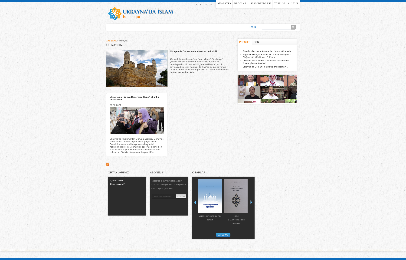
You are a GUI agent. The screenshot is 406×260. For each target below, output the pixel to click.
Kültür (293, 3)
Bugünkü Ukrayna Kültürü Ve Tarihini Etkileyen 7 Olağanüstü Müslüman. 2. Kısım (267, 55)
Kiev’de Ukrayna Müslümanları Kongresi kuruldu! (267, 51)
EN (206, 4)
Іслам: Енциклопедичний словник (236, 220)
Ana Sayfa (111, 40)
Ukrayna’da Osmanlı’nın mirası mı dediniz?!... (194, 51)
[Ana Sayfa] (140, 13)
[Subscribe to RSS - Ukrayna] (107, 165)
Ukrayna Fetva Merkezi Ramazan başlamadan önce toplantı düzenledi (266, 61)
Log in (252, 27)
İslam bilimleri (260, 3)
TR (210, 4)
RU (201, 4)
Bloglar (240, 3)
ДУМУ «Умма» (116, 180)
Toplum (279, 3)
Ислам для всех (116, 184)
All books (223, 235)
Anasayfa (224, 3)
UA (196, 4)
